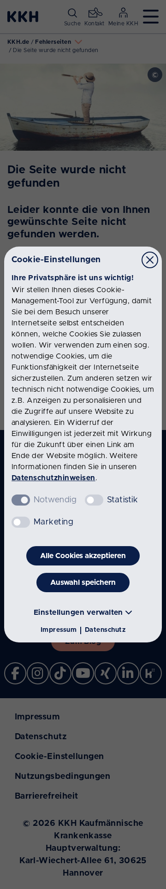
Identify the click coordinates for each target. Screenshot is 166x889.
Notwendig (55, 500)
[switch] (94, 500)
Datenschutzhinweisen (53, 478)
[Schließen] (150, 260)
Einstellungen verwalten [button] (78, 612)
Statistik (122, 500)
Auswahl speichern (83, 582)
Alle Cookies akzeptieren (83, 555)
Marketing (53, 522)
